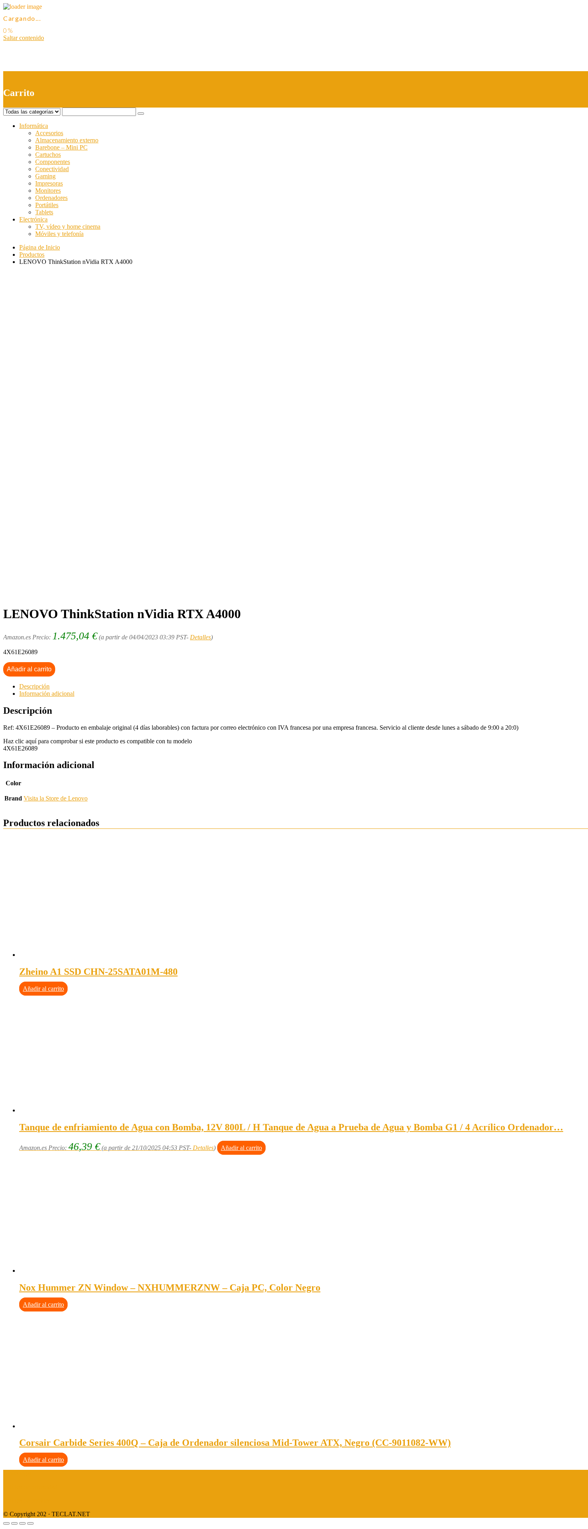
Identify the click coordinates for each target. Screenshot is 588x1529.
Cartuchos (48, 154)
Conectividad (52, 169)
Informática (33, 125)
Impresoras (49, 183)
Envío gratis (66, 594)
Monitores (48, 190)
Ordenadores (51, 197)
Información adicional (46, 693)
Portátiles (46, 205)
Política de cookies (26, 1500)
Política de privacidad (30, 1486)
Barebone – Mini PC (61, 147)
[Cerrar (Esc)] (6, 1523)
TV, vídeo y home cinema (67, 226)
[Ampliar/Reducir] (30, 1523)
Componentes (52, 161)
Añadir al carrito (29, 669)
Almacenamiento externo (66, 140)
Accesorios (49, 133)
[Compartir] (14, 1523)
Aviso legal (17, 1473)
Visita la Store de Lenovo (56, 798)
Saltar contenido (23, 37)
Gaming (45, 176)
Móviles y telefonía (59, 233)
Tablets (44, 212)
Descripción (34, 686)
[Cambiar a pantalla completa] (22, 1523)
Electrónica (33, 219)
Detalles (200, 637)
